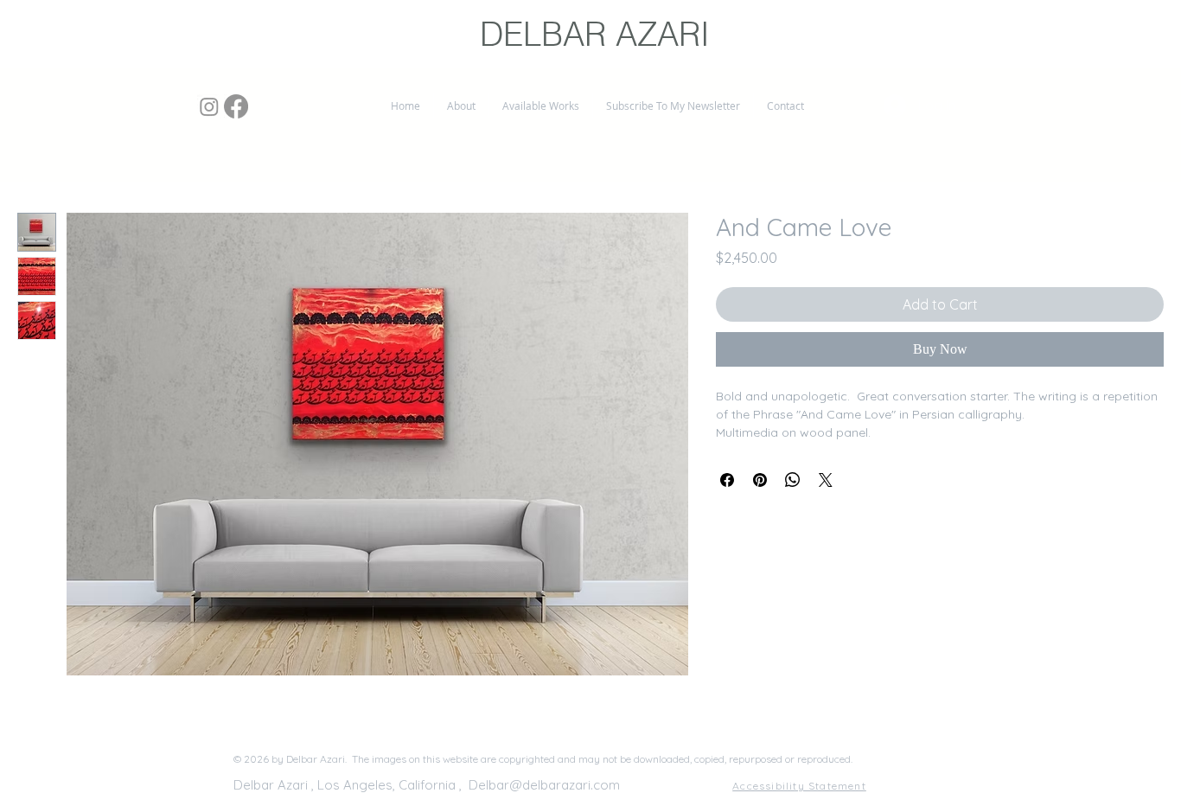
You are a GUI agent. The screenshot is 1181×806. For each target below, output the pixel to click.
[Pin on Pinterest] (760, 480)
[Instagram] (209, 106)
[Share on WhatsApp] (792, 480)
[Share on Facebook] (727, 480)
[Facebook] (236, 106)
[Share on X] (825, 480)
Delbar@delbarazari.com (544, 785)
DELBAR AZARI (595, 34)
